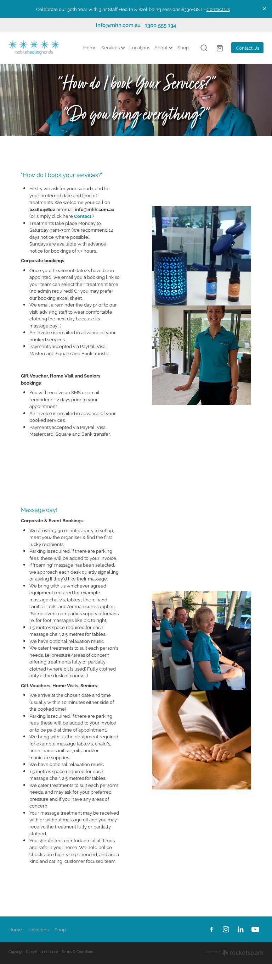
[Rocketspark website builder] (235, 953)
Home (90, 47)
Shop (183, 47)
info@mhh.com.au (118, 25)
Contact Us (218, 9)
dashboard (49, 951)
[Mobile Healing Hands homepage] (34, 47)
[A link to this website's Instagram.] (226, 929)
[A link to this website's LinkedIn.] (240, 929)
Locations (139, 47)
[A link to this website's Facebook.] (211, 929)
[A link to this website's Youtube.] (255, 929)
